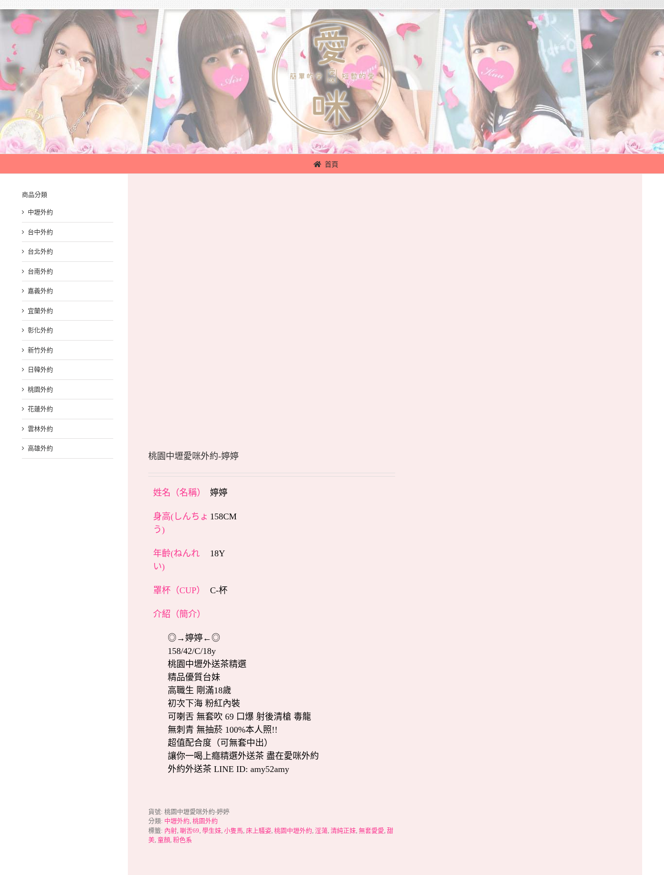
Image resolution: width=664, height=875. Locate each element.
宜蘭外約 (40, 310)
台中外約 (40, 232)
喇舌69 (189, 830)
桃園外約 (205, 820)
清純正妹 (343, 830)
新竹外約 (40, 350)
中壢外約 (177, 820)
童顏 (163, 839)
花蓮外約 (40, 408)
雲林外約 (40, 428)
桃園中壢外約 (293, 830)
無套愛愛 (371, 830)
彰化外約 (40, 330)
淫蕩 (321, 830)
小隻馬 (233, 830)
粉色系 (182, 839)
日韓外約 (40, 369)
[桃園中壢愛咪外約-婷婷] (251, 297)
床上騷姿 (258, 830)
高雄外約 (40, 448)
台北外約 (40, 251)
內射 (170, 830)
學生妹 (211, 830)
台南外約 (40, 271)
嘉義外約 (40, 290)
